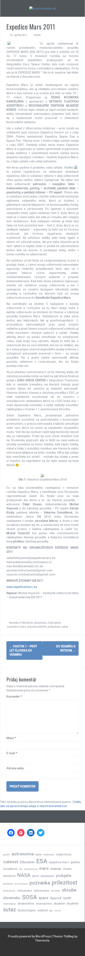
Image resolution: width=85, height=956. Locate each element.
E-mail (11, 753)
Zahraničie (54, 622)
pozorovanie (21, 883)
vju (51, 910)
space (43, 898)
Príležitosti (26, 622)
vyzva (57, 910)
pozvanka (40, 883)
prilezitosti (9, 890)
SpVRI (67, 898)
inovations (10, 868)
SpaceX (55, 898)
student (59, 903)
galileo (75, 862)
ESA (41, 861)
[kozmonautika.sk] (42, 8)
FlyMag (69, 936)
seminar (55, 890)
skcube (69, 890)
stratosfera (26, 903)
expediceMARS (36, 626)
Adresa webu (15, 768)
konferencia (31, 869)
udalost (42, 910)
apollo (6, 854)
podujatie (63, 876)
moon (67, 869)
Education (27, 862)
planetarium (47, 876)
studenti (72, 903)
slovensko (11, 898)
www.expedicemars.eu (21, 587)
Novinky (13, 622)
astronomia (23, 853)
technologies (27, 910)
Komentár (14, 696)
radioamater (24, 890)
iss (20, 868)
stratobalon (9, 903)
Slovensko (40, 622)
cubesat (10, 862)
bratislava (49, 854)
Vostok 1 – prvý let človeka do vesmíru (23, 650)
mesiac (55, 869)
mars (44, 868)
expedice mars (16, 626)
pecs (35, 876)
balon (38, 854)
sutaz (64, 626)
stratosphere (44, 903)
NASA (24, 875)
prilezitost (54, 626)
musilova (9, 876)
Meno (11, 738)
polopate (8, 883)
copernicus (63, 854)
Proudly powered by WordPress (30, 936)
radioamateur (41, 890)
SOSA (37, 35)
